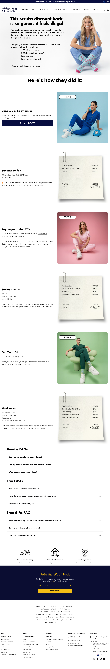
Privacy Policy (50, 647)
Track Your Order (28, 636)
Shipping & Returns (29, 641)
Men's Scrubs (5, 639)
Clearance (4, 652)
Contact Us (26, 652)
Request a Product (29, 654)
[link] (27, 123)
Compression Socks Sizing (31, 644)
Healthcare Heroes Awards (54, 639)
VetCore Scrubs (6, 649)
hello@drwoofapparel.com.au (100, 637)
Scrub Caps (4, 647)
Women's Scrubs (6, 636)
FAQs (25, 639)
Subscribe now (55, 591)
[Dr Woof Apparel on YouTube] (104, 659)
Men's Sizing (27, 649)
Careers (48, 644)
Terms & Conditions (52, 649)
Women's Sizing (28, 647)
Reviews (48, 641)
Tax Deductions (28, 657)
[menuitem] (25, 10)
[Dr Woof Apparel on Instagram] (94, 659)
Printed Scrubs (5, 644)
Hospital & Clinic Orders (8, 654)
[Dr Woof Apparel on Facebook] (98, 659)
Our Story (49, 636)
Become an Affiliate (74, 640)
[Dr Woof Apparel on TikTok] (101, 659)
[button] (55, 457)
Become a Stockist (73, 643)
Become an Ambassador (75, 645)
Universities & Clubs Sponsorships (74, 637)
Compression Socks (7, 641)
